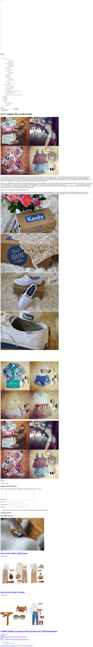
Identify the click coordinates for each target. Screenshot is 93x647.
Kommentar (3, 499)
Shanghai (11, 62)
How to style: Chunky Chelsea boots (14, 553)
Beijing (11, 60)
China (7, 59)
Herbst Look (9, 102)
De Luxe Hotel (9, 85)
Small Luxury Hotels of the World (14, 94)
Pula (10, 73)
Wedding (5, 98)
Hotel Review (6, 84)
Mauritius (8, 75)
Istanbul (11, 83)
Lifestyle (5, 97)
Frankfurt (11, 64)
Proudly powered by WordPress (8, 645)
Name (2, 502)
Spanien (8, 76)
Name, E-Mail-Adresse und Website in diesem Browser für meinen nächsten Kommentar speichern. (25, 510)
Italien (7, 68)
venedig (11, 70)
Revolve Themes (28, 645)
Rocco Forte (9, 93)
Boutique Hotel (9, 88)
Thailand (8, 77)
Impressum (6, 642)
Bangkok (11, 79)
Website (2, 507)
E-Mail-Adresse (5, 504)
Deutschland (9, 63)
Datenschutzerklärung (8, 643)
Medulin (11, 72)
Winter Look (9, 103)
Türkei (7, 81)
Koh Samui (12, 80)
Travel (4, 58)
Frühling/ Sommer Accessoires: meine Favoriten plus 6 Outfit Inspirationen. (29, 631)
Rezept (5, 96)
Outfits (5, 101)
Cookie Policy (6, 105)
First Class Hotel (10, 87)
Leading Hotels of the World (12, 90)
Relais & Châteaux (10, 92)
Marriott (8, 89)
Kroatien (8, 71)
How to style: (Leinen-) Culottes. (13, 592)
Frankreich (8, 67)
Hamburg (11, 66)
